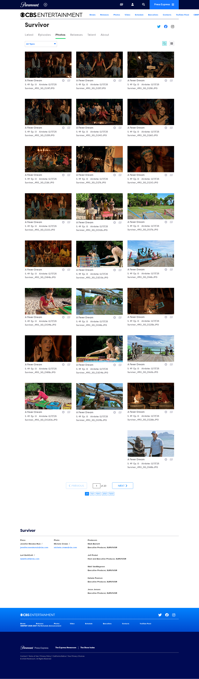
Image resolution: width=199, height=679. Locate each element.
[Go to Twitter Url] (161, 615)
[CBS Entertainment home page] (89, 615)
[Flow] (164, 43)
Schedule (139, 15)
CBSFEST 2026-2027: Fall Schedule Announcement (40, 626)
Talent (91, 35)
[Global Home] (29, 4)
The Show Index (87, 648)
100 (98, 493)
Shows (92, 15)
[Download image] (63, 80)
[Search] (143, 4)
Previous (77, 485)
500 (111, 493)
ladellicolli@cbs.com (29, 559)
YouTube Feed (182, 15)
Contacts (167, 15)
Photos (116, 15)
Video (127, 15)
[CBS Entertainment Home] (53, 15)
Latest (29, 35)
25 (87, 493)
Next (121, 485)
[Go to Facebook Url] (168, 615)
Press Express (162, 4)
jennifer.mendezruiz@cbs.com (34, 547)
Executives (153, 15)
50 (92, 493)
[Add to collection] (69, 80)
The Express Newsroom (65, 648)
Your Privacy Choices (76, 656)
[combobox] (41, 44)
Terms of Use (34, 656)
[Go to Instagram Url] (175, 615)
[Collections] (121, 4)
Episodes (44, 35)
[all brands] (45, 5)
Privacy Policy (45, 656)
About (105, 35)
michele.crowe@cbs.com (65, 547)
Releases (104, 15)
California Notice (59, 656)
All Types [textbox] (30, 44)
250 (105, 493)
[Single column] (171, 43)
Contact (23, 656)
